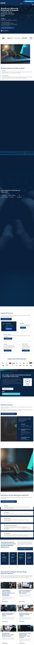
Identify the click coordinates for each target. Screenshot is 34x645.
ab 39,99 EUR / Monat (8, 338)
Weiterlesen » (5, 601)
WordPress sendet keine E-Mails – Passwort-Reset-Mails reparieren (25, 592)
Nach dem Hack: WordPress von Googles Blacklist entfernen (8, 635)
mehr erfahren (9, 328)
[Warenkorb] (31, 3)
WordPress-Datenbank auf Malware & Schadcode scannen (8, 614)
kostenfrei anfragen (7, 350)
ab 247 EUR (23, 327)
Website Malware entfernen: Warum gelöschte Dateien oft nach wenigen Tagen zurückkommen (8, 593)
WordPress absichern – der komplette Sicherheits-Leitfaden (25, 614)
